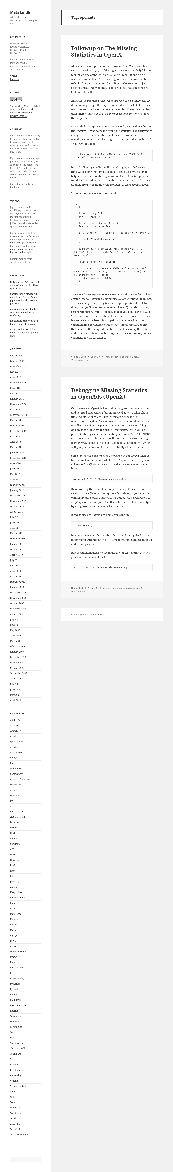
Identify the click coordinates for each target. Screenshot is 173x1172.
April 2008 (15, 700)
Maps (13, 908)
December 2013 (18, 431)
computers (15, 768)
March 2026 (16, 355)
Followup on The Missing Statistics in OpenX (104, 51)
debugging (118, 587)
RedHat (14, 1010)
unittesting (15, 1075)
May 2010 (15, 565)
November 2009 (18, 597)
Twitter (14, 1059)
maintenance (114, 356)
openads (126, 356)
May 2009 (15, 630)
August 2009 (16, 614)
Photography (17, 967)
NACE (13, 940)
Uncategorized (17, 1069)
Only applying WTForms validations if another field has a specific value (25, 285)
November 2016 (18, 382)
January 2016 (17, 398)
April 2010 (15, 571)
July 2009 (15, 619)
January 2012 (17, 490)
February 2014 (17, 425)
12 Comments (81, 359)
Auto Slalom (16, 752)
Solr (12, 1037)
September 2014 (18, 414)
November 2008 (18, 662)
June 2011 (15, 522)
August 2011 (16, 511)
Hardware (15, 860)
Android (14, 725)
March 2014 (16, 420)
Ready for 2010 (18, 1005)
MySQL (14, 935)
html (12, 865)
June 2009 (15, 624)
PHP (12, 973)
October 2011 (17, 506)
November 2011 (18, 501)
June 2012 (15, 468)
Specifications (17, 1043)
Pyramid (14, 989)
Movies (13, 924)
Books (13, 763)
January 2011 (17, 544)
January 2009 (17, 651)
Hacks (13, 854)
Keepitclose (16, 892)
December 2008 (18, 657)
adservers (107, 587)
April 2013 (15, 441)
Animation (15, 730)
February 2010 (17, 581)
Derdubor (15, 795)
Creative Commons (20, 779)
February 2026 (17, 361)
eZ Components (18, 816)
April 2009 (15, 635)
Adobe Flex (16, 720)
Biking (13, 757)
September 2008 (18, 673)
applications (16, 741)
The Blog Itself (17, 1048)
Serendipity (16, 1026)
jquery (13, 886)
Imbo (13, 870)
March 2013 (16, 447)
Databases (15, 784)
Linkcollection (17, 897)
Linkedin (14, 79)
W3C (12, 1096)
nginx (13, 946)
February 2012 (17, 484)
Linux (13, 903)
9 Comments (80, 591)
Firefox (14, 827)
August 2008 (16, 678)
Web (12, 1102)
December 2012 (18, 457)
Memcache (15, 913)
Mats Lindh (20, 12)
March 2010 (16, 576)
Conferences (16, 773)
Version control (18, 1086)
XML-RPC (15, 1123)
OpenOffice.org (18, 951)
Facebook (15, 822)
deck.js (13, 790)
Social (13, 1032)
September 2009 (18, 608)
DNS (12, 800)
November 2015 (18, 404)
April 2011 (15, 527)
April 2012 (15, 479)
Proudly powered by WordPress (87, 614)
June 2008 (15, 689)
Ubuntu (14, 1064)
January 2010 (17, 587)
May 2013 (15, 436)
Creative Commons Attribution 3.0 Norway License (23, 112)
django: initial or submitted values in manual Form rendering (24, 312)
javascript (15, 881)
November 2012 (18, 463)
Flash (13, 833)
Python (13, 994)
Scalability (15, 1016)
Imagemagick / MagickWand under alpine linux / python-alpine (24, 332)
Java (12, 876)
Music (13, 930)
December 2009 (18, 592)
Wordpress (15, 1113)
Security (14, 1021)
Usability (14, 1080)
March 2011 (16, 533)
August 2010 (16, 554)
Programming (17, 978)
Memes (14, 919)
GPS (12, 849)
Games (13, 838)
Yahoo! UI (15, 1129)
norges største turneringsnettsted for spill (21, 251)
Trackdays (15, 1053)
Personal (14, 962)
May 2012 (15, 474)
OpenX (13, 956)
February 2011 (17, 538)
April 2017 (15, 377)
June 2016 (15, 387)
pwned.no (15, 983)
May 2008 (15, 694)
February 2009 (17, 646)
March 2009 (16, 641)
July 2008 (15, 684)
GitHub (14, 75)
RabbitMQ (15, 999)
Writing (14, 1118)
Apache (14, 736)
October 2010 (17, 549)
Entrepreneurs (18, 811)
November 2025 (18, 366)
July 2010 (15, 560)
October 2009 (17, 603)
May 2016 (15, 393)
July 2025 (15, 371)
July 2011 (15, 517)
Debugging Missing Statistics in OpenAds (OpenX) (109, 393)
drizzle (13, 806)
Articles (14, 746)
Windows (15, 1107)
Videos (13, 1091)
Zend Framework (19, 1134)
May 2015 (15, 409)
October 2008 (17, 667)
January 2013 (17, 452)
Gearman (15, 843)
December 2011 (18, 495)
